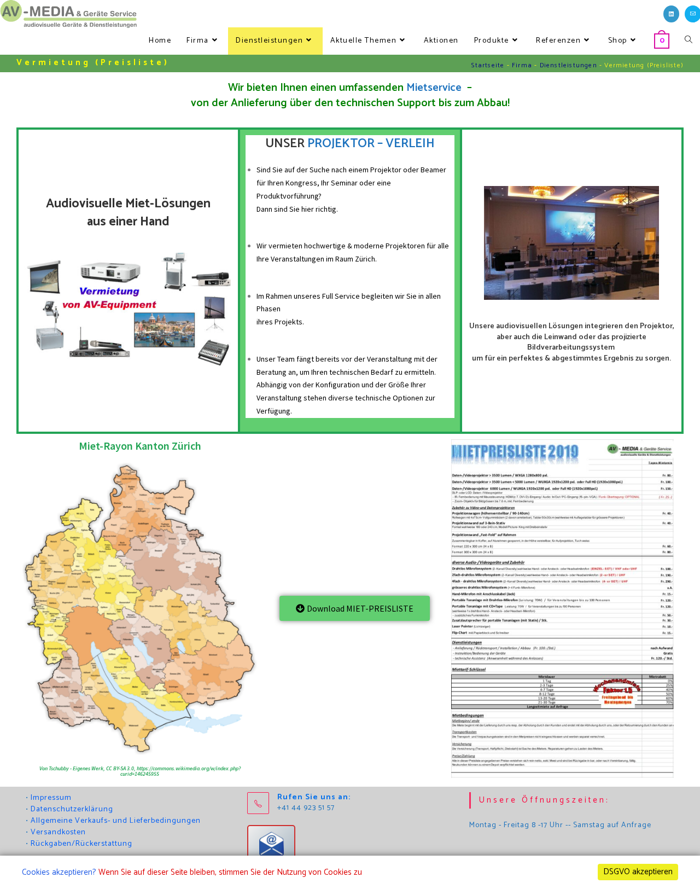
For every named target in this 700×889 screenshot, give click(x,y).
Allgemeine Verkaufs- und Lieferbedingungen (116, 821)
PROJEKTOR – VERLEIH (371, 143)
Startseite (487, 65)
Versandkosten (58, 832)
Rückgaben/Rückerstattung (81, 844)
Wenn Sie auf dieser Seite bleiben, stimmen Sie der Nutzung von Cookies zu (230, 872)
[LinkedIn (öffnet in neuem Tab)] (671, 13)
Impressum (51, 798)
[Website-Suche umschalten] (688, 41)
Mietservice (435, 88)
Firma (522, 65)
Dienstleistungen (568, 65)
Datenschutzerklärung (72, 809)
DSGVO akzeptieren (638, 872)
